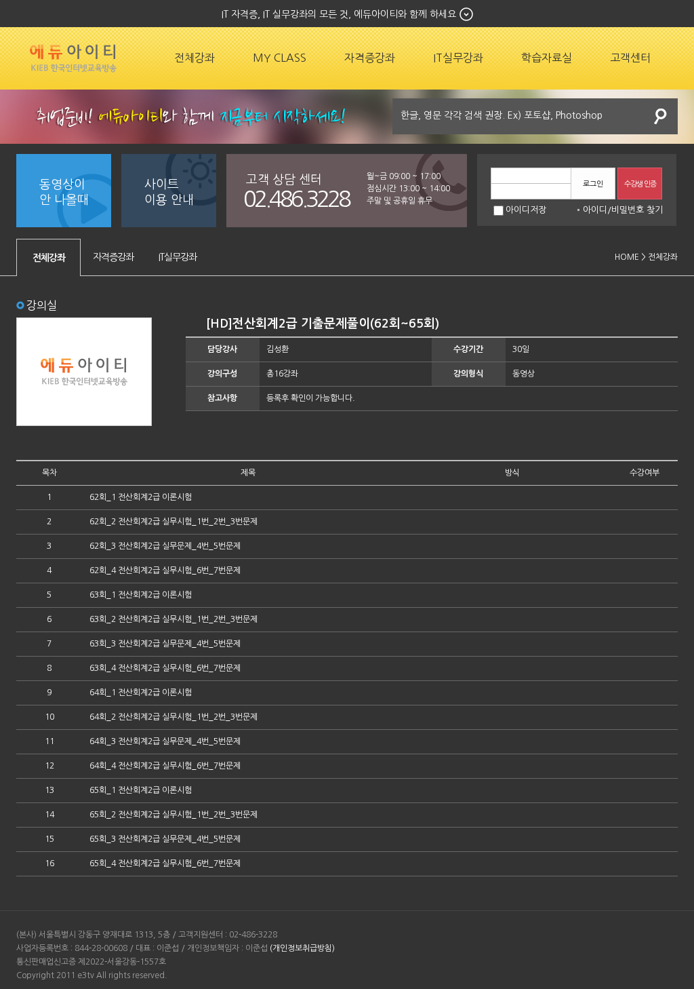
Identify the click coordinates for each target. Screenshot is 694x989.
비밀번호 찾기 (637, 210)
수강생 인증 (640, 184)
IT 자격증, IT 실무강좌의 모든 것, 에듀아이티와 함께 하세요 (339, 14)
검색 (661, 116)
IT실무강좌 (458, 57)
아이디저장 (526, 210)
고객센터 (630, 57)
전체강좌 (194, 57)
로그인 (593, 184)
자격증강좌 (369, 57)
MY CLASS (279, 57)
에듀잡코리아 (73, 58)
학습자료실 (546, 57)
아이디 (595, 210)
